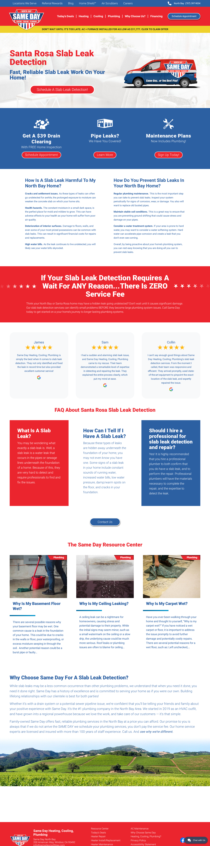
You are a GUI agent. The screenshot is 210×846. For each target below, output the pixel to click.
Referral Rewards (52, 3)
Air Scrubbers (109, 3)
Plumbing (114, 16)
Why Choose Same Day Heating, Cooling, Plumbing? (146, 834)
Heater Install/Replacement (105, 840)
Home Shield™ (87, 3)
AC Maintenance (140, 828)
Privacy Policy (138, 840)
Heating (84, 16)
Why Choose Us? (135, 16)
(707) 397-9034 (187, 3)
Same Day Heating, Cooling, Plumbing (27, 19)
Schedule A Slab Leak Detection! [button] (62, 89)
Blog (70, 3)
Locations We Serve (24, 3)
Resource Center (100, 828)
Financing (156, 16)
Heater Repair (98, 836)
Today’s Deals (65, 16)
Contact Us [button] (105, 522)
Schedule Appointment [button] (184, 16)
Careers (128, 3)
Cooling (98, 16)
